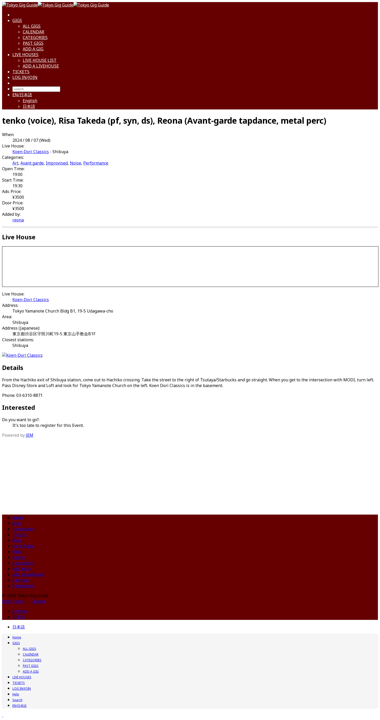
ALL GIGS (32, 26)
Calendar (21, 580)
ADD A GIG (33, 49)
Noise (75, 163)
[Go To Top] (2, 715)
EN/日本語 (22, 95)
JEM (29, 435)
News (18, 517)
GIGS (17, 20)
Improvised (57, 163)
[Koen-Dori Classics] (22, 355)
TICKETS (20, 72)
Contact (38, 601)
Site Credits (13, 601)
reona (18, 220)
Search (19, 557)
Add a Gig (21, 568)
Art (15, 163)
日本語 (29, 106)
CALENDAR (33, 32)
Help (17, 551)
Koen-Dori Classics (30, 151)
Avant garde (32, 163)
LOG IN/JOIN (24, 77)
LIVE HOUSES (25, 54)
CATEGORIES (35, 37)
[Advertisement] (190, 474)
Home (16, 637)
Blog (16, 540)
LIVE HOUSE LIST (40, 60)
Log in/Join (22, 563)
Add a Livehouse (28, 574)
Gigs (16, 523)
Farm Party (23, 546)
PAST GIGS (33, 43)
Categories (22, 586)
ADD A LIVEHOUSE (41, 66)
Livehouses (23, 529)
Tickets (19, 534)
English (30, 100)
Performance (95, 163)
